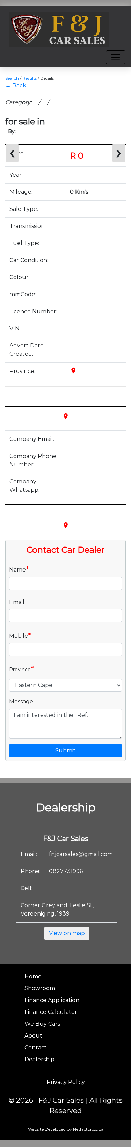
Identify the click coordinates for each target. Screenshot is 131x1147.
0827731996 (66, 871)
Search (12, 78)
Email (16, 602)
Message (21, 701)
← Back (15, 85)
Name (19, 569)
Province (21, 669)
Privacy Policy (65, 1082)
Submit (65, 750)
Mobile (20, 635)
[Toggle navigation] (115, 57)
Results (29, 78)
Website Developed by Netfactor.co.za (65, 1129)
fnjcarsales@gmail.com (81, 854)
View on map (67, 933)
